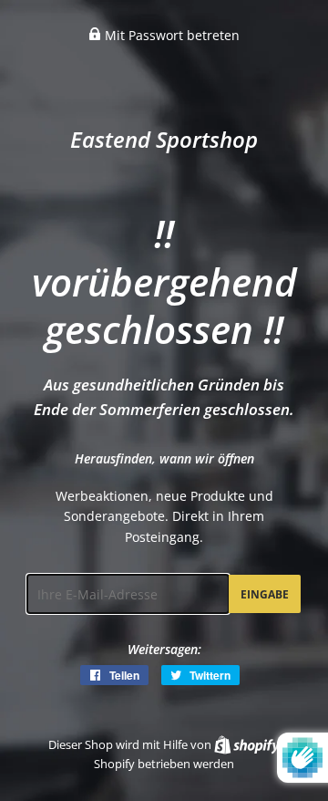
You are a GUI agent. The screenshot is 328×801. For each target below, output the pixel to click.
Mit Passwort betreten (170, 35)
